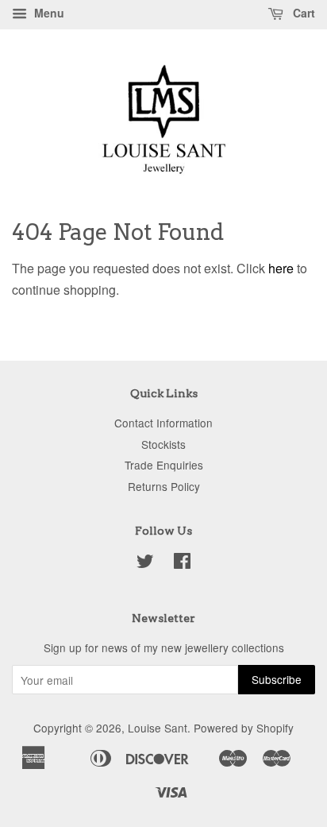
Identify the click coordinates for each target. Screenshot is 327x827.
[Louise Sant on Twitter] (145, 563)
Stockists (163, 444)
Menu (47, 13)
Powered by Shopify (244, 728)
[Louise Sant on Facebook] (182, 563)
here (281, 268)
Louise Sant (157, 728)
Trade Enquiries (164, 465)
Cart (302, 13)
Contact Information (163, 423)
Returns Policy (164, 486)
